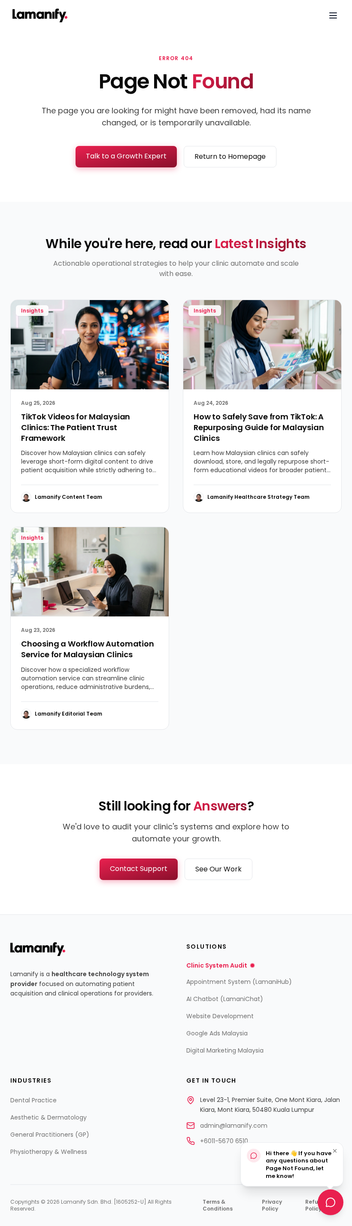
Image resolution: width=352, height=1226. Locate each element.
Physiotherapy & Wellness (48, 1151)
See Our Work (218, 869)
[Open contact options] (330, 1204)
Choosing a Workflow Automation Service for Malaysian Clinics (87, 649)
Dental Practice (33, 1100)
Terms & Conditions (218, 1205)
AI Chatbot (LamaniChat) (224, 999)
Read (144, 497)
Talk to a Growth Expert (126, 156)
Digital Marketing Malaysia (225, 1050)
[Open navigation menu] (333, 15)
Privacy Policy (272, 1205)
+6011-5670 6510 (224, 1141)
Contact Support (138, 869)
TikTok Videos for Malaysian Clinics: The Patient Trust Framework (75, 427)
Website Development (220, 1016)
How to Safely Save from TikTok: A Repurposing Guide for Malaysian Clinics (259, 427)
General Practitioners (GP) (49, 1134)
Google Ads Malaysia (217, 1033)
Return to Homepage (230, 156)
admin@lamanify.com (233, 1125)
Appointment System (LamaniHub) (239, 981)
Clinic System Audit (216, 965)
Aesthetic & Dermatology (48, 1117)
